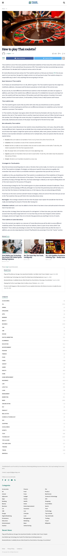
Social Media (6, 427)
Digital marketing (7, 337)
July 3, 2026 (27, 259)
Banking (4, 317)
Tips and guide (6, 443)
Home (3, 8)
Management (6, 393)
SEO (3, 420)
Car (3, 327)
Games (4, 367)
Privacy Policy (11, 548)
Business (4, 324)
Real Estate (5, 413)
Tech (3, 433)
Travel (4, 450)
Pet (3, 407)
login (7, 267)
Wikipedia (5, 453)
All (6, 8)
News (3, 400)
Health (4, 370)
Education (5, 344)
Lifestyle (5, 387)
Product (4, 410)
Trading (4, 447)
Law (3, 384)
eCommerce (5, 340)
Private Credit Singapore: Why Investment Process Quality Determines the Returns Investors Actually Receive (32, 286)
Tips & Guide (5, 440)
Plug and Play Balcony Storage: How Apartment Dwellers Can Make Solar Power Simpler (26, 274)
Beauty (4, 320)
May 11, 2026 (48, 259)
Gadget (4, 364)
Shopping (5, 423)
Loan (3, 390)
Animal (4, 307)
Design (4, 334)
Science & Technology (8, 417)
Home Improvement (7, 377)
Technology (6, 437)
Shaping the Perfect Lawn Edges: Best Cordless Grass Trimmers (20, 283)
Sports (4, 430)
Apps (3, 314)
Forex (4, 360)
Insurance (5, 380)
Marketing (5, 397)
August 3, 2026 (6, 261)
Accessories (5, 301)
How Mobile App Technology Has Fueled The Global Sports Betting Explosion (12, 257)
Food (3, 357)
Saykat (9, 53)
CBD (3, 330)
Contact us (19, 548)
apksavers (5, 311)
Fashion (4, 350)
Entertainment (6, 347)
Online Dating (6, 403)
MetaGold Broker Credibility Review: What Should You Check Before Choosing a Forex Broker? (28, 280)
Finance (4, 354)
